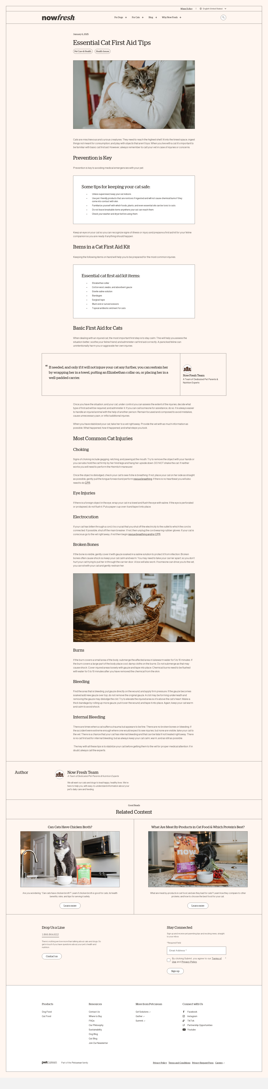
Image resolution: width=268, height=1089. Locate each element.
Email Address (178, 950)
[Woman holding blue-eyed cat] (134, 94)
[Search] (223, 17)
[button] (134, 607)
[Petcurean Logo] (49, 1063)
